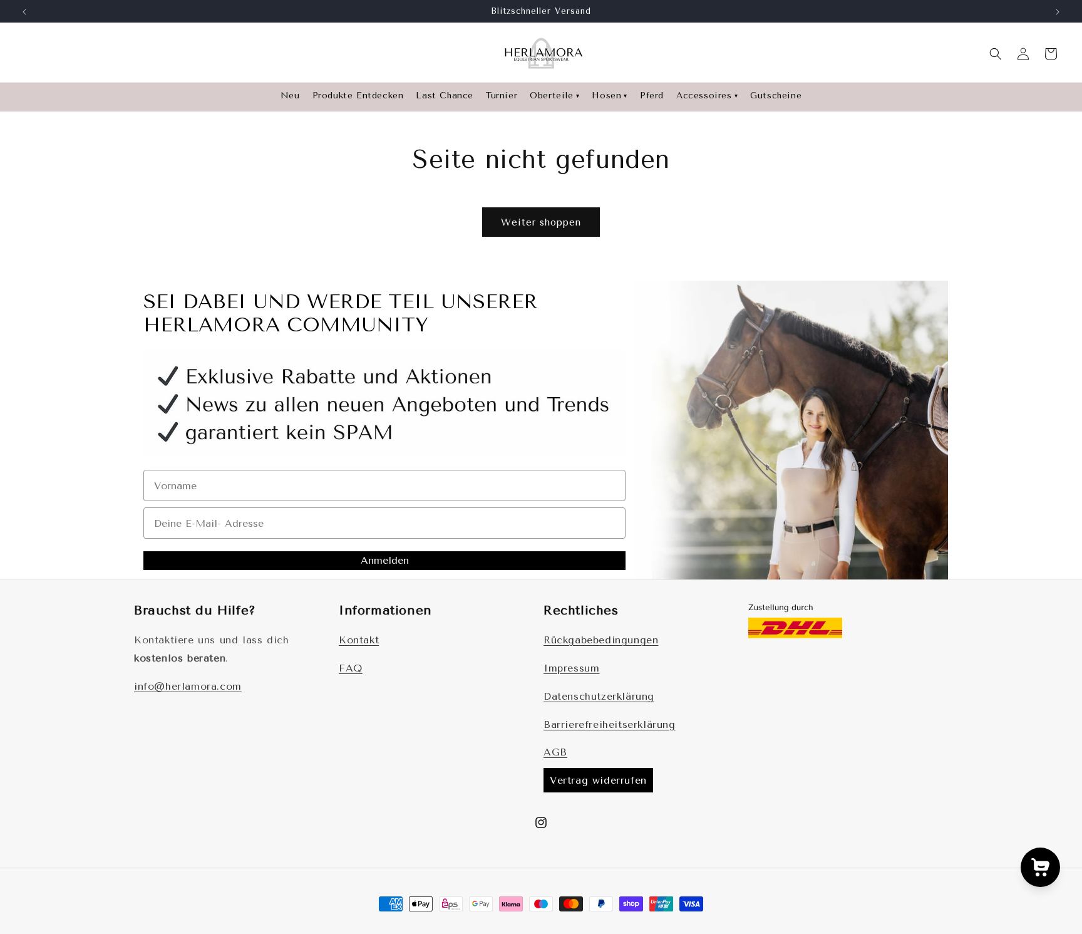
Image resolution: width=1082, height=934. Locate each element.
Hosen (609, 95)
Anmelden (385, 560)
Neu (290, 95)
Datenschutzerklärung (599, 696)
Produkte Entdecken (358, 95)
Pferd (652, 95)
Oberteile (554, 95)
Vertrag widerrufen (598, 780)
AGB (555, 752)
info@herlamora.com (188, 686)
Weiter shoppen (541, 222)
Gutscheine (775, 95)
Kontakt (359, 640)
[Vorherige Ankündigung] (24, 12)
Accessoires (707, 95)
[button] (995, 54)
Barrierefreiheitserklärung (610, 724)
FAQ (351, 668)
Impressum (571, 668)
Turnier (501, 95)
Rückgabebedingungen (601, 640)
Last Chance (444, 95)
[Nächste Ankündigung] (1057, 12)
